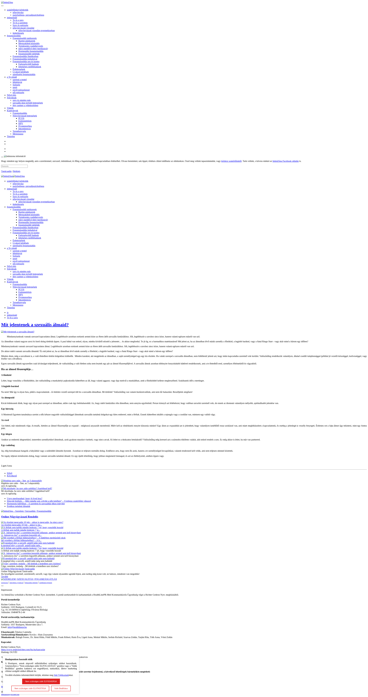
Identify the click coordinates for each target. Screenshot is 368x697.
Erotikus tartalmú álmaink (18, 506)
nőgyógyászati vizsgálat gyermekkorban (36, 30)
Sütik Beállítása (61, 688)
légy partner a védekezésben (25, 105)
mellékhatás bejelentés (45, 582)
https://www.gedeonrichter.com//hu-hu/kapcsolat (23, 649)
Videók (10, 108)
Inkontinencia (24, 128)
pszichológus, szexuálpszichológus (28, 15)
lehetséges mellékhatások (29, 66)
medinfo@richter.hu (10, 694)
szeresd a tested (20, 79)
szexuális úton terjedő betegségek (28, 103)
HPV (20, 123)
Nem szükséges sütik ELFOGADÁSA (41, 681)
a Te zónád (12, 77)
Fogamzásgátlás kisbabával (25, 59)
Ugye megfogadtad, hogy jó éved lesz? (24, 498)
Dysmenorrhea (25, 126)
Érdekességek (19, 69)
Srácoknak (12, 97)
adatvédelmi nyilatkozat (16, 582)
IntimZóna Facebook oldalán (286, 161)
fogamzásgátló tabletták (29, 54)
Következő (12, 476)
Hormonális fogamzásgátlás (30, 51)
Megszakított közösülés (29, 43)
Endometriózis (24, 121)
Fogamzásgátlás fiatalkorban (25, 56)
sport (15, 87)
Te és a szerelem (20, 23)
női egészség (18, 92)
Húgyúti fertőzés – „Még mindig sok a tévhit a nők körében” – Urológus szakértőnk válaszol (49, 501)
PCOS (21, 118)
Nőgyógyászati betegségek (25, 116)
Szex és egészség (20, 25)
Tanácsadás (6, 171)
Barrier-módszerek (26, 41)
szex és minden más (22, 100)
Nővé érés (11, 95)
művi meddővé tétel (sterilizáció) (33, 48)
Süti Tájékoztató (61, 675)
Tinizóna (11, 136)
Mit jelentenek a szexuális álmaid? (35, 324)
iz (7, 312)
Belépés (16, 171)
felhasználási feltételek (31, 582)
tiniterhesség (18, 33)
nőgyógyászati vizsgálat (23, 28)
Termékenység (19, 131)
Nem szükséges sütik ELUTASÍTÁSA (30, 688)
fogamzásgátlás (14, 35)
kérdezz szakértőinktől (231, 161)
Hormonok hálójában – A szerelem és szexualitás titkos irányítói (36, 503)
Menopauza (18, 134)
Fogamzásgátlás (20, 113)
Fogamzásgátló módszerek (25, 38)
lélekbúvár (17, 82)
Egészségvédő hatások (28, 64)
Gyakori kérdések (21, 72)
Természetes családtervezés (30, 46)
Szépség (16, 85)
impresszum (4, 582)
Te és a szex (18, 20)
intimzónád (12, 17)
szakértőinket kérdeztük (17, 10)
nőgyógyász (18, 12)
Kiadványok (12, 110)
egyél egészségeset (21, 90)
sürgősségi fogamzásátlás (24, 74)
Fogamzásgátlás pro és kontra (26, 61)
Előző (9, 473)
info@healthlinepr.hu (17, 627)
